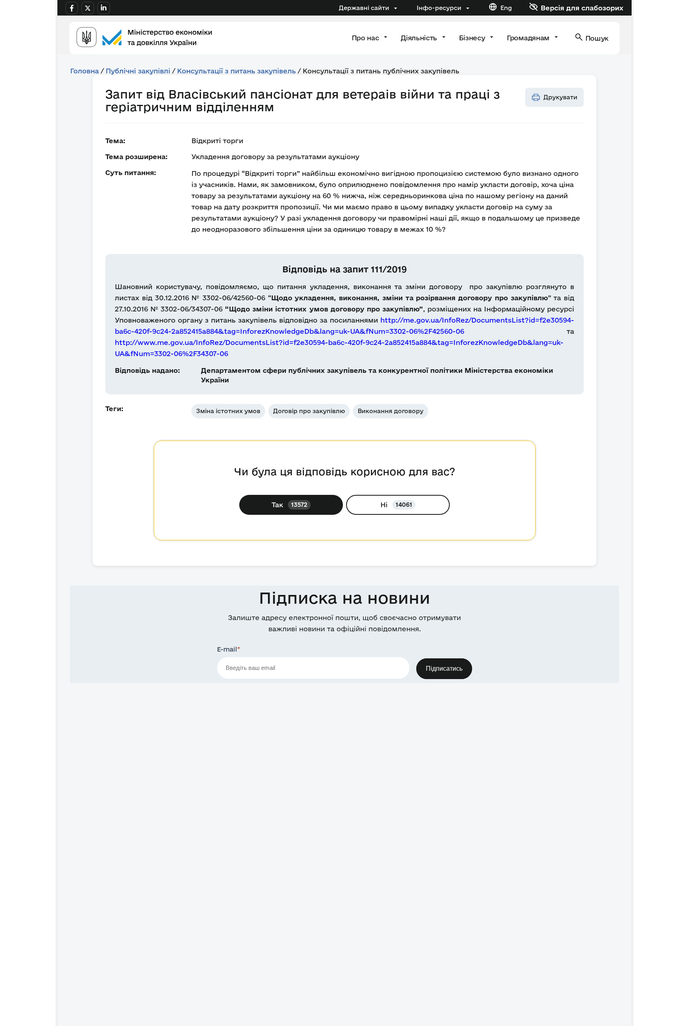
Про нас (366, 37)
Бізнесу (473, 37)
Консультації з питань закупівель (236, 71)
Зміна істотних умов (228, 411)
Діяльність (420, 37)
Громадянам (529, 37)
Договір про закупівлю (309, 411)
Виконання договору (390, 411)
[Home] (144, 38)
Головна (84, 71)
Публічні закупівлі (138, 71)
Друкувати (560, 97)
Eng (506, 7)
